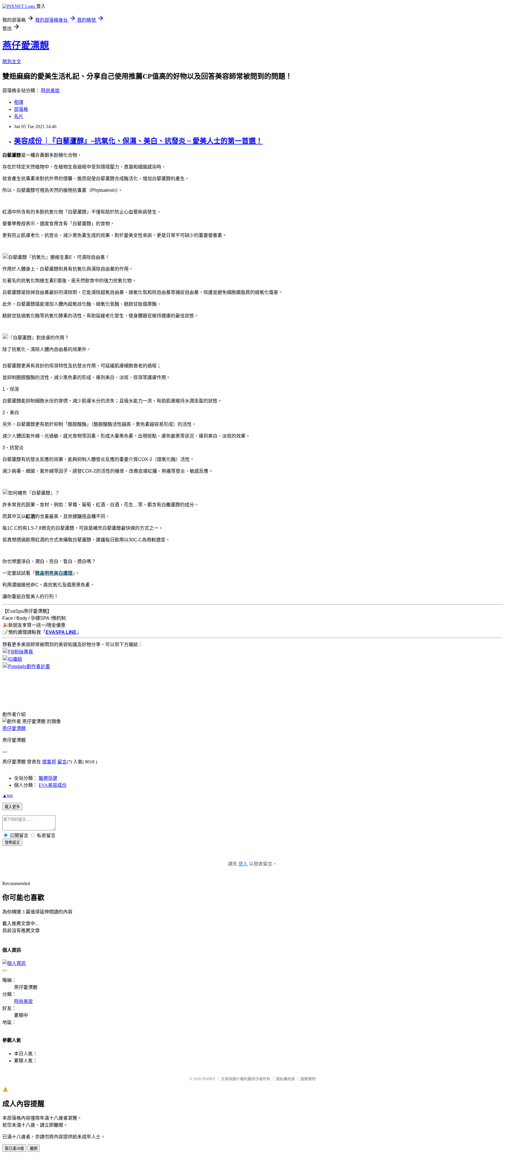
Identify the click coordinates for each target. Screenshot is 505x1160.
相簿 (18, 102)
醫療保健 (48, 778)
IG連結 (15, 659)
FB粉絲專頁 (20, 651)
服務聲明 (308, 1079)
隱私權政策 (285, 1079)
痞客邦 (49, 761)
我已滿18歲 (14, 1148)
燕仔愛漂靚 (25, 45)
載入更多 (12, 807)
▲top (7, 795)
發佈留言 (12, 842)
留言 (62, 761)
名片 (18, 116)
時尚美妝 (50, 90)
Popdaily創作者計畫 (29, 666)
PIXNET (208, 1079)
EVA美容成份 (53, 785)
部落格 (21, 109)
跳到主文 (11, 61)
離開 (33, 1148)
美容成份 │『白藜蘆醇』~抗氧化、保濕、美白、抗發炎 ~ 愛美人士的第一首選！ (138, 141)
